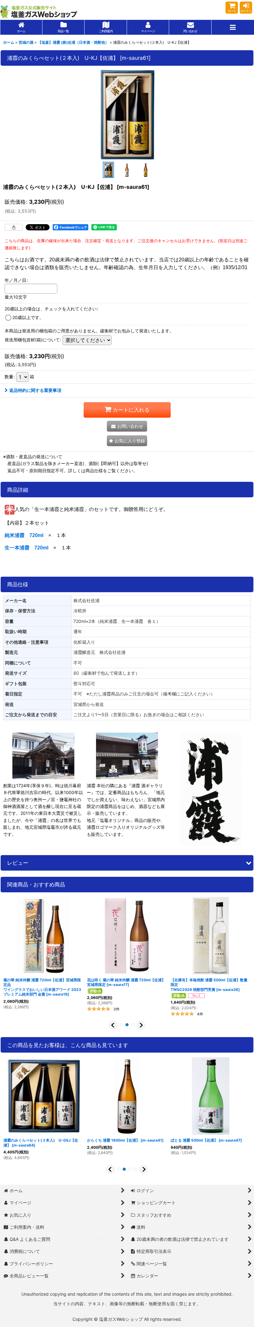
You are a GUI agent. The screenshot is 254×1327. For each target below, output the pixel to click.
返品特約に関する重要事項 (35, 390)
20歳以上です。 (28, 317)
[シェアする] (14, 227)
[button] (233, 27)
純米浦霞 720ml (24, 535)
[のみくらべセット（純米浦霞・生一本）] (127, 113)
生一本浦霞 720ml (26, 547)
